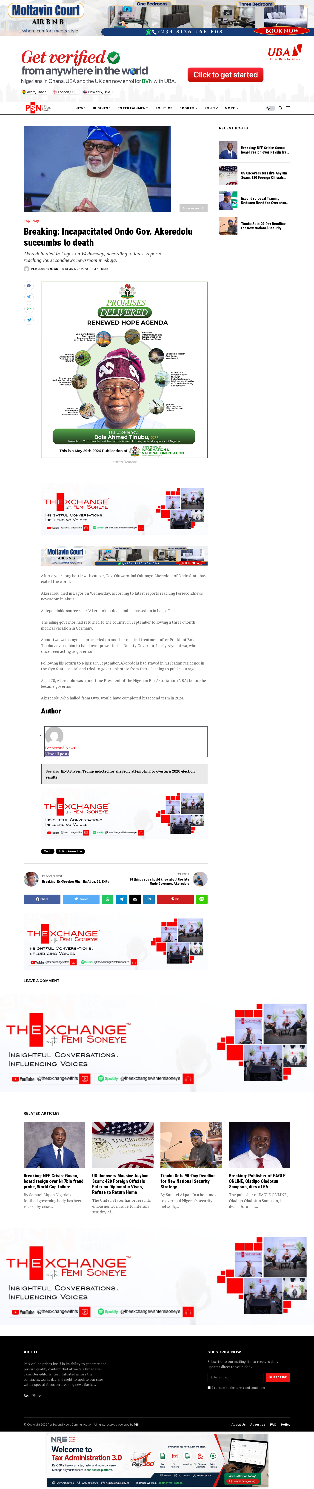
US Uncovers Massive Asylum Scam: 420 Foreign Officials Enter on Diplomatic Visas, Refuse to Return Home (264, 180)
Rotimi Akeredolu (70, 851)
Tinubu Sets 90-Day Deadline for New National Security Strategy (263, 228)
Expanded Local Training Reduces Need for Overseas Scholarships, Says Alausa (263, 202)
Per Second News (44, 269)
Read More (32, 1395)
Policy (285, 1424)
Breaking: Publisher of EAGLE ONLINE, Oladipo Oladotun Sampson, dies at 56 (257, 1181)
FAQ (273, 1424)
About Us (238, 1424)
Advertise (257, 1424)
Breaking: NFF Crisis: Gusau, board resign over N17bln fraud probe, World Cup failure (265, 152)
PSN (136, 1424)
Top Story (31, 221)
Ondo (47, 851)
